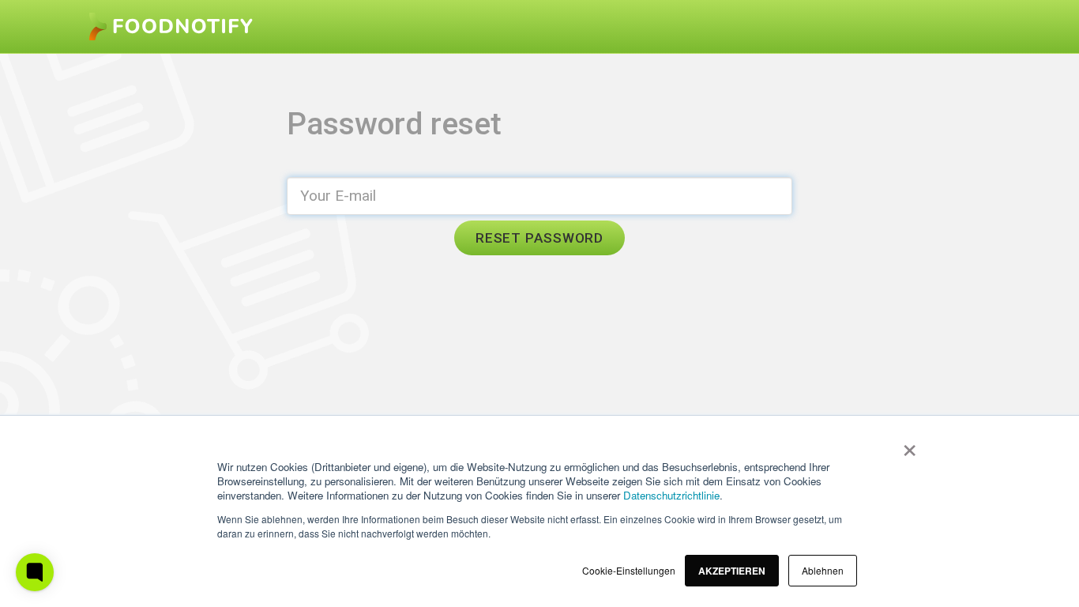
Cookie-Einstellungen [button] (628, 570)
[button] (732, 570)
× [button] (906, 445)
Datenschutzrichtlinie (671, 495)
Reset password (539, 238)
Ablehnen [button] (823, 570)
